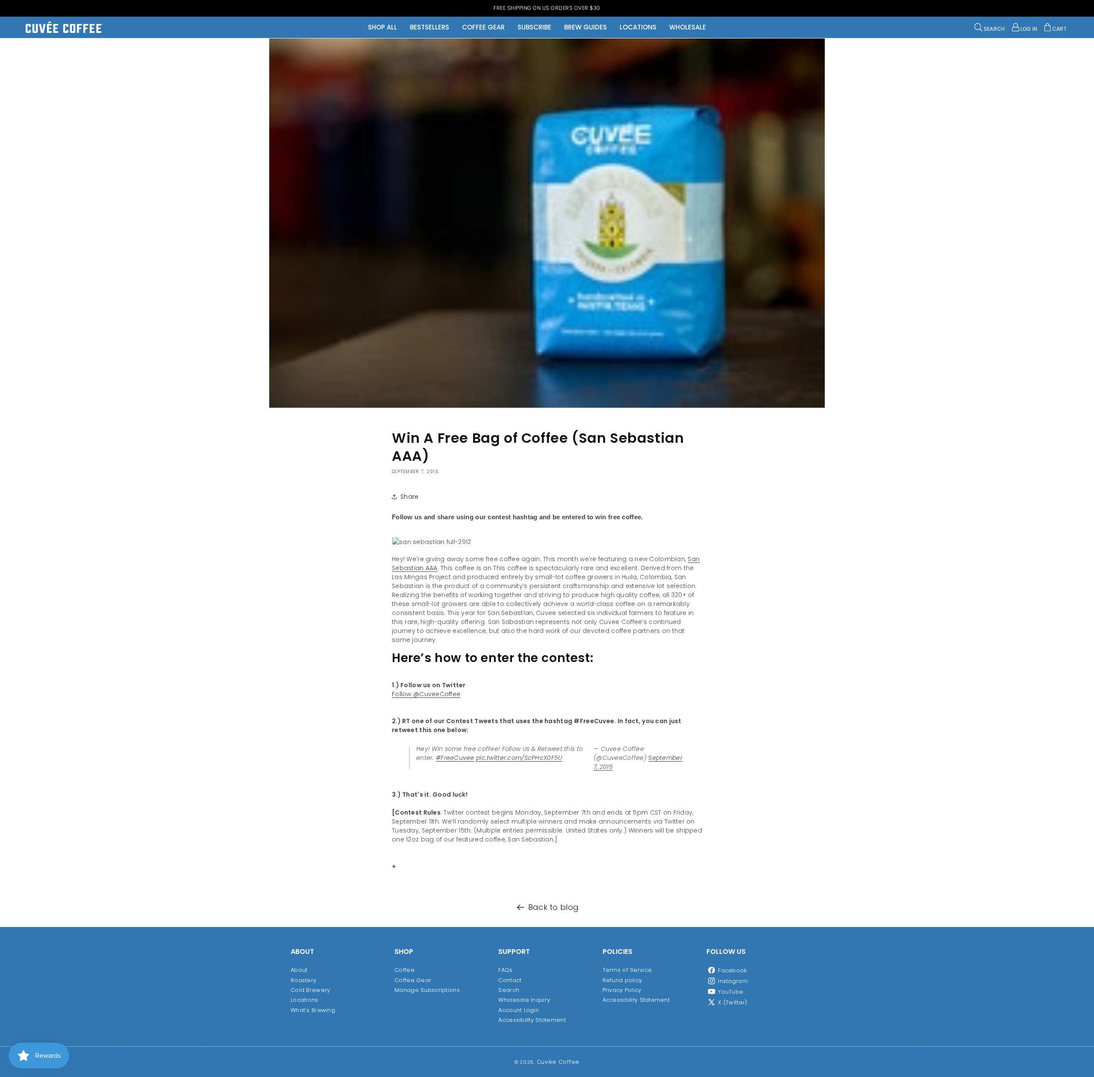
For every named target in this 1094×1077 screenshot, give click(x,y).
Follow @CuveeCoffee (426, 694)
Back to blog (553, 907)
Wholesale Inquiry (524, 1000)
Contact (509, 980)
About (299, 970)
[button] (990, 27)
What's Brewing (313, 1010)
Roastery (303, 980)
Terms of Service (627, 970)
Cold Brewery (310, 990)
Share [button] (409, 496)
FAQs (505, 970)
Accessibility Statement (531, 1020)
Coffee (404, 970)
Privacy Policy (622, 990)
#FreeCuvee (455, 757)
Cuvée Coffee (558, 1062)
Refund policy (622, 980)
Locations (304, 1000)
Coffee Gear (412, 980)
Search (508, 990)
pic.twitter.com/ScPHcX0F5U (519, 757)
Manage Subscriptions (427, 990)
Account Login (518, 1010)
